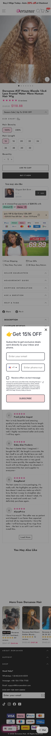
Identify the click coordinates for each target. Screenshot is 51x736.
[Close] (45, 329)
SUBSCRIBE (25, 398)
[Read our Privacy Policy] (43, 382)
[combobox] (12, 367)
